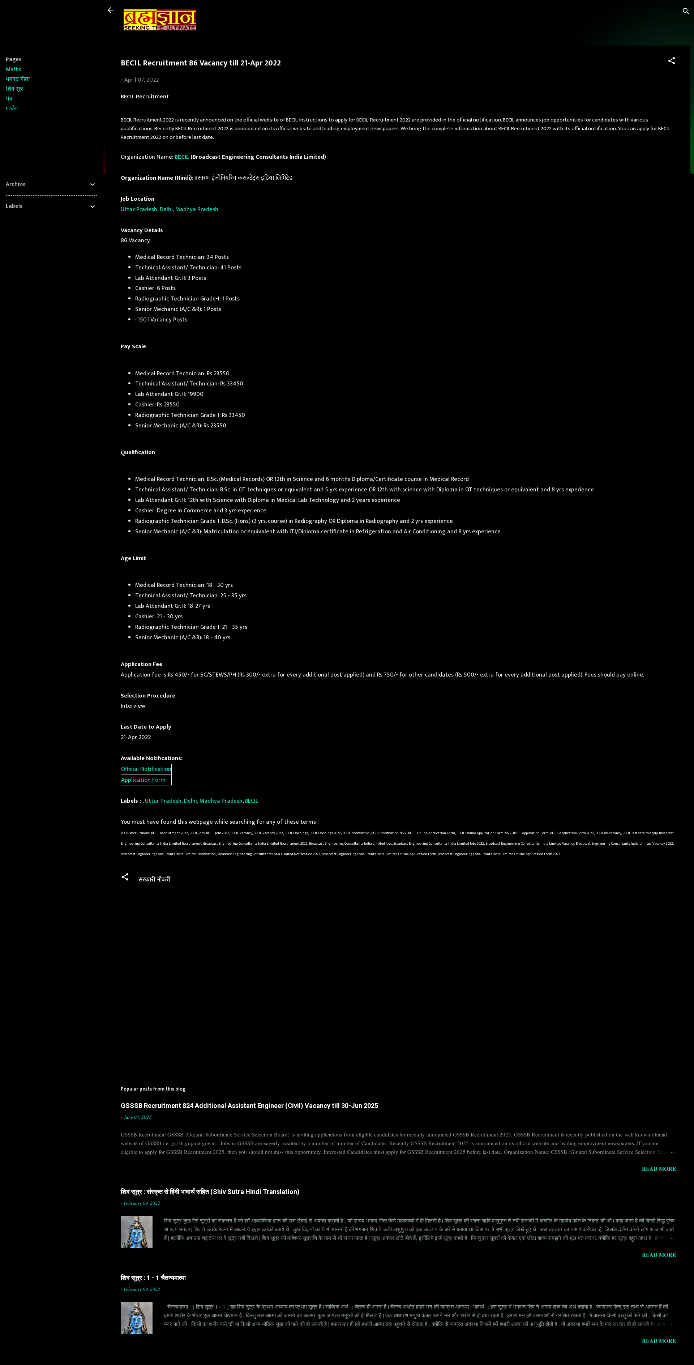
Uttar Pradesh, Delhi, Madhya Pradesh (169, 209)
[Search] (686, 12)
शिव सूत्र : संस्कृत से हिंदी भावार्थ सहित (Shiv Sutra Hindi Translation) (210, 1191)
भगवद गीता (18, 79)
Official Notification (146, 769)
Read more (659, 1169)
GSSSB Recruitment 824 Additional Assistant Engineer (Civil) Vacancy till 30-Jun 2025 (249, 1105)
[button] (671, 62)
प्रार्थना (12, 109)
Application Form (143, 780)
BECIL (182, 157)
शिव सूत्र (14, 89)
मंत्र (9, 99)
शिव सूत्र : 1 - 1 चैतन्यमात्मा (153, 1277)
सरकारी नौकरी (154, 880)
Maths (13, 69)
